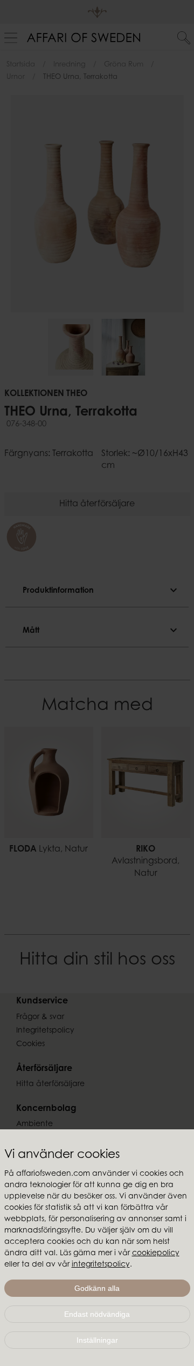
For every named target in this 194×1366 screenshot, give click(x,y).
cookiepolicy (155, 1253)
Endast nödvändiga (97, 1314)
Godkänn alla (97, 1288)
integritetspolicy (101, 1265)
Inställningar (97, 1340)
